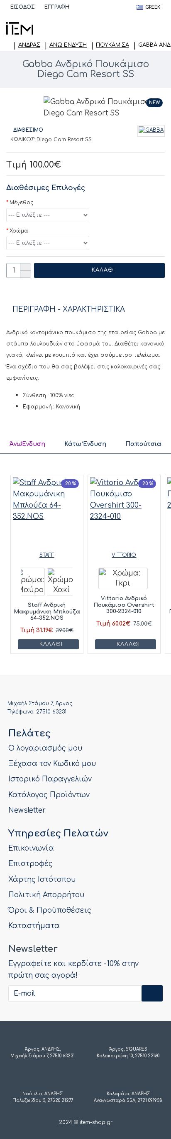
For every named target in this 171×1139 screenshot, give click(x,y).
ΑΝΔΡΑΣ (29, 45)
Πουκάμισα (112, 45)
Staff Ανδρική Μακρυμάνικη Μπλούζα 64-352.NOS (47, 611)
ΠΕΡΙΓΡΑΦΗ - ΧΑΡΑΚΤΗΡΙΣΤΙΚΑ (68, 309)
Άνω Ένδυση (68, 45)
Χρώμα (19, 231)
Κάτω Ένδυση (85, 444)
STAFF (46, 555)
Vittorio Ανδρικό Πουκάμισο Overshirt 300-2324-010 (123, 605)
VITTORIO (124, 555)
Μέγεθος (21, 202)
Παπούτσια (143, 444)
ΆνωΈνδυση (27, 444)
